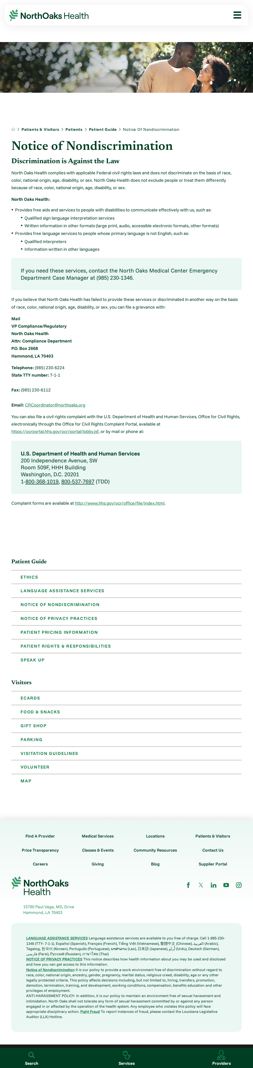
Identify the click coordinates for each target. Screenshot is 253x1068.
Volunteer (35, 767)
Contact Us (212, 850)
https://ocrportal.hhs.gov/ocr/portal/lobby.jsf (55, 431)
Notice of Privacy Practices (59, 618)
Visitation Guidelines (49, 753)
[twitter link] (201, 885)
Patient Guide (103, 129)
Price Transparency (40, 850)
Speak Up (33, 659)
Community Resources (155, 850)
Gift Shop (33, 725)
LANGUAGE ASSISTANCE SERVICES (57, 938)
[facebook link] (188, 885)
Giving (98, 864)
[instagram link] (239, 885)
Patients (74, 129)
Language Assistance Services (63, 590)
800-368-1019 (42, 481)
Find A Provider (40, 836)
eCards (30, 698)
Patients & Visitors (40, 129)
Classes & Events (98, 850)
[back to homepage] (13, 129)
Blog (155, 864)
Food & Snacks (40, 711)
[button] (235, 15)
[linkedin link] (213, 885)
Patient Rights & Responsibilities (66, 646)
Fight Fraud (90, 1011)
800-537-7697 (77, 481)
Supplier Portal (213, 864)
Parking (31, 739)
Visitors (21, 683)
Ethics (29, 577)
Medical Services (98, 836)
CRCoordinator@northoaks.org (55, 405)
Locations (155, 836)
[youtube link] (226, 885)
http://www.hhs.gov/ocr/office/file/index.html (120, 503)
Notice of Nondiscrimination (60, 604)
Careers (40, 864)
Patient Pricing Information (59, 632)
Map (26, 780)
